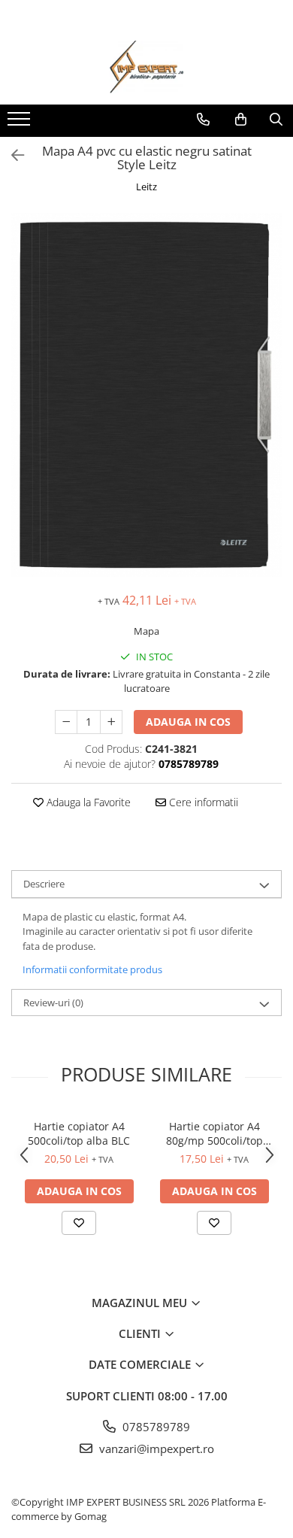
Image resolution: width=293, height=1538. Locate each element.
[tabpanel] (146, 395)
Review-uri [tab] (53, 1002)
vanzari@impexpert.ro (155, 1448)
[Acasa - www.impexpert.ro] (146, 67)
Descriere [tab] (44, 883)
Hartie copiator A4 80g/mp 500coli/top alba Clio (214, 1133)
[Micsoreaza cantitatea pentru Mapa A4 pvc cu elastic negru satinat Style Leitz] (66, 722)
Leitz (146, 186)
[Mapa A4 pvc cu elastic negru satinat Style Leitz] (146, 395)
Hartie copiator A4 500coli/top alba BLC (79, 1133)
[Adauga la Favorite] (79, 1223)
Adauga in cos (188, 721)
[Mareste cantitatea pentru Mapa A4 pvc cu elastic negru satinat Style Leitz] (111, 722)
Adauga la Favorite (87, 802)
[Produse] (21, 123)
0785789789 (154, 1426)
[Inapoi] (11, 155)
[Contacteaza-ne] (203, 120)
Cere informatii (202, 802)
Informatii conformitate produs (92, 969)
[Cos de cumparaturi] (241, 120)
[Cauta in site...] (276, 120)
